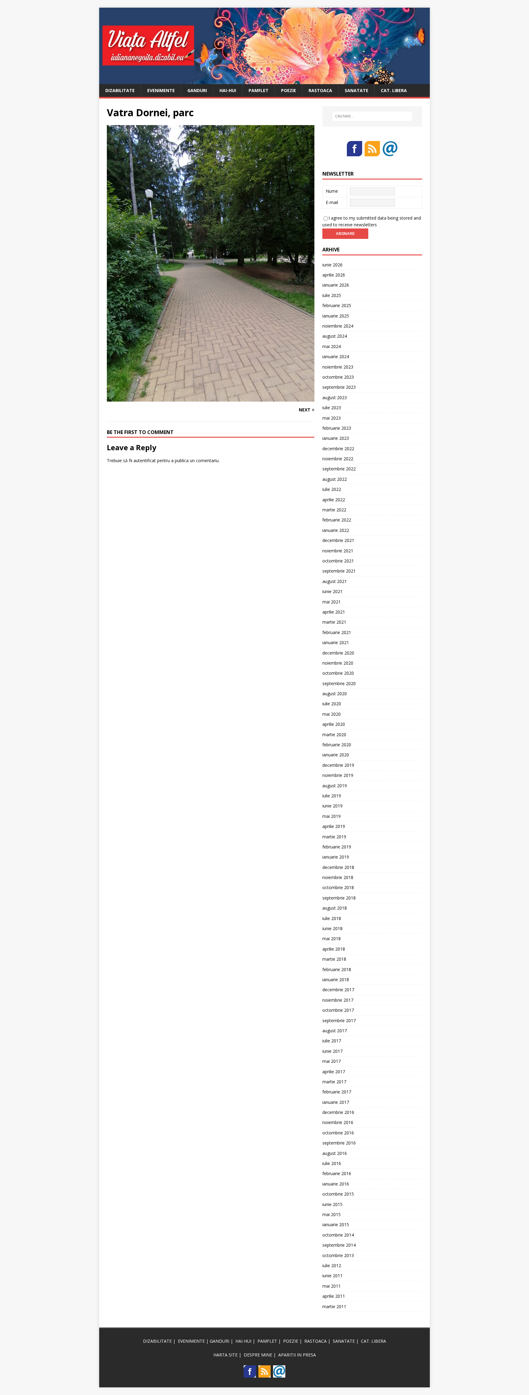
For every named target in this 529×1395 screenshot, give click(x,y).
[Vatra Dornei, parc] (210, 398)
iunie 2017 (332, 1051)
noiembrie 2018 (337, 877)
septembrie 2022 (339, 469)
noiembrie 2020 (337, 663)
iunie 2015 (332, 1204)
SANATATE (356, 90)
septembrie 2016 (339, 1143)
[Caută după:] (372, 116)
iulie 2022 (331, 489)
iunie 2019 (332, 806)
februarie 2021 (336, 632)
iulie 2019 (331, 796)
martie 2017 (334, 1082)
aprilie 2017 (333, 1071)
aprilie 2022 (333, 500)
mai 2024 (331, 346)
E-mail (332, 202)
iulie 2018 (331, 918)
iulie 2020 (331, 704)
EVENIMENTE (161, 90)
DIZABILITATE (120, 90)
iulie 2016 (331, 1163)
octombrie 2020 (338, 673)
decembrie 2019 (338, 765)
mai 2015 (331, 1214)
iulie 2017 (331, 1041)
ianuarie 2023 (335, 438)
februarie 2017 (336, 1092)
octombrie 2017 (338, 1010)
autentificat (144, 460)
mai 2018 (331, 938)
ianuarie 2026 (335, 285)
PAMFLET (258, 90)
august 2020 (334, 693)
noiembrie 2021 (337, 551)
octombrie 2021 (338, 561)
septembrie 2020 (339, 683)
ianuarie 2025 (335, 316)
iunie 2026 (332, 265)
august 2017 (334, 1030)
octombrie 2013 (338, 1255)
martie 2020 (334, 734)
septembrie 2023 (339, 387)
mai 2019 (331, 816)
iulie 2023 (331, 407)
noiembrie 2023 (337, 367)
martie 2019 (334, 837)
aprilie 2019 (333, 826)
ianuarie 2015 (335, 1224)
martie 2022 (334, 510)
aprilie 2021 (333, 612)
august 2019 (334, 785)
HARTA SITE (225, 1355)
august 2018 (334, 908)
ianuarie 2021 (335, 642)
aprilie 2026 (333, 275)
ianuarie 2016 (335, 1184)
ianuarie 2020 (335, 755)
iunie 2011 (332, 1275)
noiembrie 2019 (337, 775)
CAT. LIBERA (394, 90)
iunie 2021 (332, 591)
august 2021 (334, 581)
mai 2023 (331, 418)
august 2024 (334, 336)
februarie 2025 (336, 305)
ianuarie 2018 (335, 979)
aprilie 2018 (333, 949)
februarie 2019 (336, 847)
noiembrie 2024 (337, 326)
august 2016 (334, 1153)
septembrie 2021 (339, 571)
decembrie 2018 (338, 867)
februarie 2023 (336, 428)
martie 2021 (334, 622)
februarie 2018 (336, 969)
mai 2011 (331, 1286)
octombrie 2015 (338, 1194)
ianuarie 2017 (335, 1102)
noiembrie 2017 (337, 1000)
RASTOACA (320, 90)
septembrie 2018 (339, 898)
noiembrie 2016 (337, 1122)
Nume (332, 191)
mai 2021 (331, 602)
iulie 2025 (331, 295)
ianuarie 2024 (335, 356)
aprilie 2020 (333, 724)
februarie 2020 (336, 745)
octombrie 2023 (338, 377)
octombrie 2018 (338, 887)
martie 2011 (334, 1306)
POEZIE (288, 90)
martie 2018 (334, 959)
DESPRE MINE (258, 1355)
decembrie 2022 (338, 448)
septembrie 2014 (339, 1245)
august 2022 (334, 479)
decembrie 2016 (338, 1112)
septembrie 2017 (339, 1020)
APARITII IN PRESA (297, 1355)
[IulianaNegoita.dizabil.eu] (264, 80)
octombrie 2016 (338, 1133)
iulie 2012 (331, 1265)
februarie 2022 (336, 520)
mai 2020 (331, 714)
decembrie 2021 (338, 540)
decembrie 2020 (338, 653)
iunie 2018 (332, 928)
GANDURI (197, 90)
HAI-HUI (227, 90)
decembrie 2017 (338, 989)
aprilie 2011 (333, 1296)
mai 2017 (331, 1061)
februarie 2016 (336, 1173)
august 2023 (334, 397)
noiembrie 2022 (337, 459)
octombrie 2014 (338, 1235)
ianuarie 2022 (335, 530)
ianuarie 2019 (335, 857)
